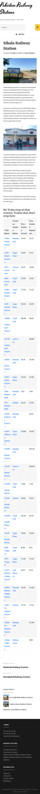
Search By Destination (11, 736)
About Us (6, 773)
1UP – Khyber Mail (7, 406)
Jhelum (15, 403)
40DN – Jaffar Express (7, 365)
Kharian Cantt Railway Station (14, 710)
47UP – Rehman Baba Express (7, 576)
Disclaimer (7, 781)
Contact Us (7, 776)
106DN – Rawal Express (7, 455)
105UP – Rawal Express (7, 472)
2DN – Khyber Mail (7, 394)
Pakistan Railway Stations (16, 8)
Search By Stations (10, 750)
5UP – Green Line (6, 270)
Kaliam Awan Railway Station (21, 704)
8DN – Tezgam (6, 550)
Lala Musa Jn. (15, 573)
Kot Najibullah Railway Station (21, 697)
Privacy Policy (8, 778)
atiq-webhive (30, 53)
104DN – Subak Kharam (7, 522)
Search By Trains (9, 731)
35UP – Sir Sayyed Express (7, 611)
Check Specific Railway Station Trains (17, 755)
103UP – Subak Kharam (7, 504)
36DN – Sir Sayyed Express (7, 628)
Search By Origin (9, 734)
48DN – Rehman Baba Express (7, 593)
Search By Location (10, 752)
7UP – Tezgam (6, 562)
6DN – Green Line (6, 281)
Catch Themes (22, 792)
